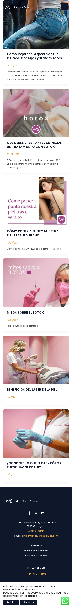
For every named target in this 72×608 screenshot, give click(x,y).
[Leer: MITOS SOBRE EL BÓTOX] (36, 282)
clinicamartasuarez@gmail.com (39, 535)
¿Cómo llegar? (36, 530)
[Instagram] (36, 513)
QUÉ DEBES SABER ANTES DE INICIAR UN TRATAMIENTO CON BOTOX (34, 144)
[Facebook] (29, 513)
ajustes (32, 595)
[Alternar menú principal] (64, 6)
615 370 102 (36, 574)
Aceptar (11, 602)
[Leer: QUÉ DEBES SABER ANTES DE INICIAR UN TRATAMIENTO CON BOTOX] (36, 112)
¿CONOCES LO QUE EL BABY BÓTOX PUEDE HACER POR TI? (34, 465)
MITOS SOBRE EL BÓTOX (25, 312)
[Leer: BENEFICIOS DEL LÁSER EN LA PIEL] (36, 359)
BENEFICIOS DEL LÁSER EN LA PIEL (32, 389)
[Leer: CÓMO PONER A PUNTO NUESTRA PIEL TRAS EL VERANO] (36, 201)
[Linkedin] (42, 513)
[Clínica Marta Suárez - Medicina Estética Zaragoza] (17, 7)
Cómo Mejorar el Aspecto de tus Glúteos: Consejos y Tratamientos (34, 56)
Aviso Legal (36, 545)
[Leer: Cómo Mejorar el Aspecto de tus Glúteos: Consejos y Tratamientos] (36, 24)
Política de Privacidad (36, 550)
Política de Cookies (36, 555)
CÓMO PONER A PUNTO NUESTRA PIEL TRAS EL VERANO (33, 233)
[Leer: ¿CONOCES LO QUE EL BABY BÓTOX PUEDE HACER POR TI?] (36, 433)
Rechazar (29, 602)
